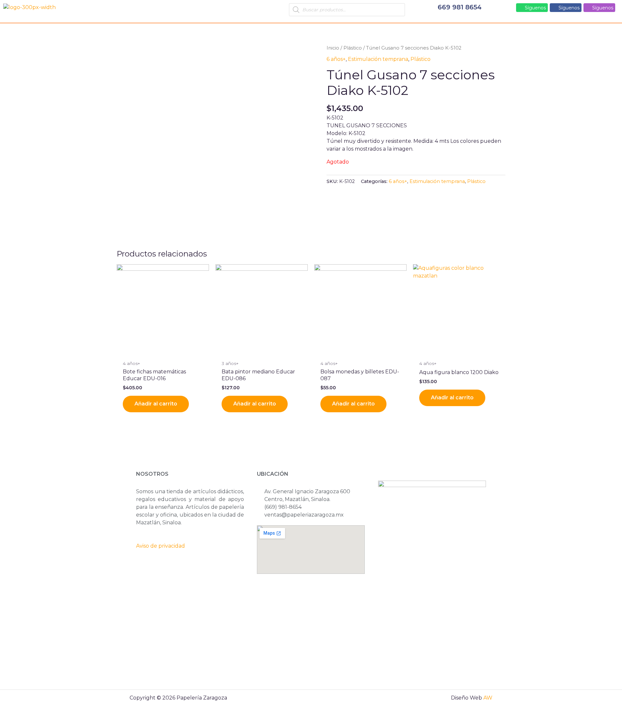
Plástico (352, 48)
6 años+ (336, 59)
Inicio (333, 48)
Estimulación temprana (378, 59)
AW (487, 698)
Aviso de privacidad (160, 546)
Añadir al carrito (155, 404)
